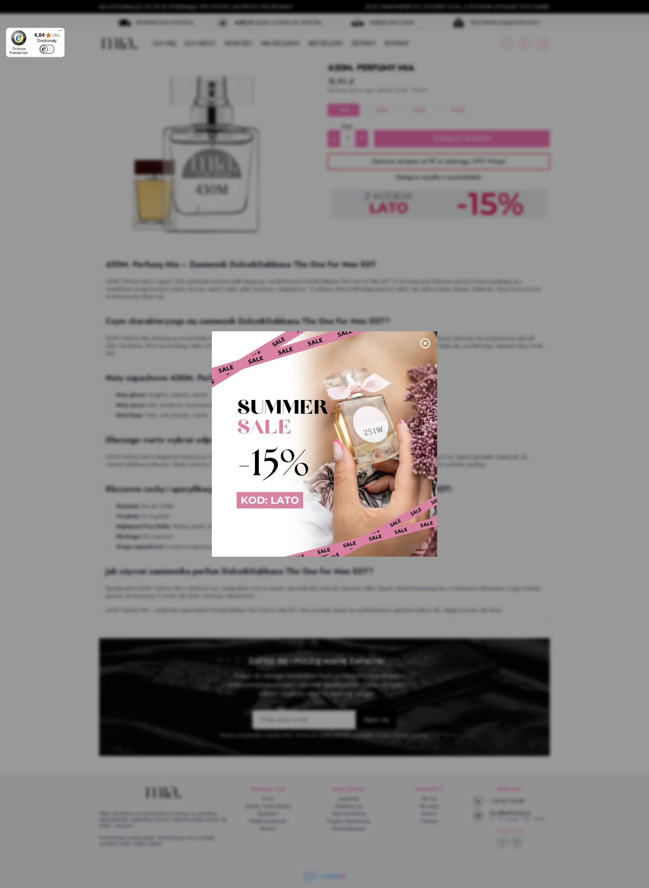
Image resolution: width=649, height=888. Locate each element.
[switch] (46, 49)
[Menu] (60, 32)
